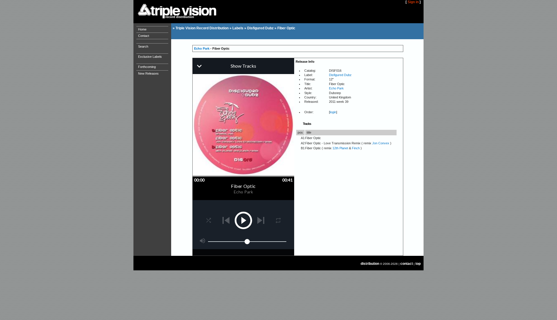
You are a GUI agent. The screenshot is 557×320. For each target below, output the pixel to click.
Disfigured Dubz (260, 28)
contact (406, 264)
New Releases (148, 73)
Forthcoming (147, 67)
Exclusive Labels (150, 56)
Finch (356, 148)
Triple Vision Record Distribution (202, 28)
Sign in (413, 2)
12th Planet (340, 148)
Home (142, 29)
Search (143, 46)
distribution (370, 264)
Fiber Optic (286, 28)
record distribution (179, 17)
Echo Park (201, 48)
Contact (143, 35)
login (333, 112)
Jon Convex (380, 143)
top (418, 264)
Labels (237, 28)
